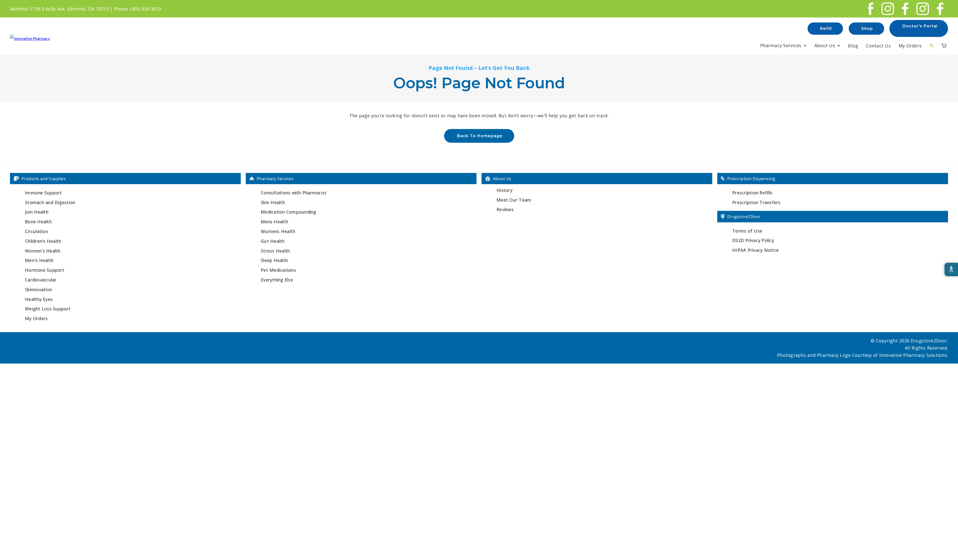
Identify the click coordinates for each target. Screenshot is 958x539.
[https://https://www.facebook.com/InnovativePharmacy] (900, 8)
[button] (783, 45)
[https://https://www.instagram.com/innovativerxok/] (882, 8)
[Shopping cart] (944, 45)
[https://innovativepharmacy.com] (30, 37)
